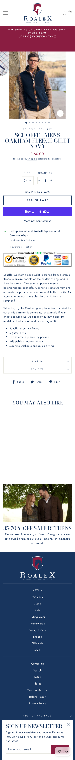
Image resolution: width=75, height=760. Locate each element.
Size (27, 172)
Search (37, 670)
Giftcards (37, 643)
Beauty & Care (37, 630)
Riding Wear (37, 617)
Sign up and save (37, 715)
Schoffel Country (37, 129)
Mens (37, 603)
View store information (21, 246)
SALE (37, 650)
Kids (37, 610)
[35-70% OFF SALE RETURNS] (37, 503)
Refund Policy (37, 697)
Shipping (32, 158)
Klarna (37, 361)
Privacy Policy (37, 703)
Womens (37, 597)
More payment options (37, 221)
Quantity (45, 172)
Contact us (37, 664)
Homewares (37, 623)
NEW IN (37, 590)
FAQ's (37, 677)
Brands (37, 637)
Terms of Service (37, 690)
